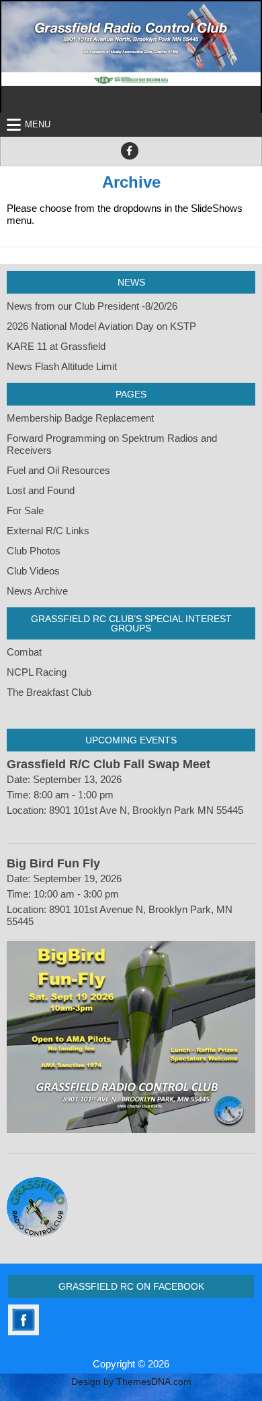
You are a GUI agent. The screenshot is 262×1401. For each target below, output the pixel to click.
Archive (131, 182)
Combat (24, 652)
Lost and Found (41, 490)
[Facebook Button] (129, 151)
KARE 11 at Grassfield (56, 346)
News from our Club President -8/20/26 (92, 306)
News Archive (37, 591)
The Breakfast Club (49, 692)
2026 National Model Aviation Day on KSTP (101, 326)
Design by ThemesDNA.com (131, 1382)
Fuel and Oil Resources (58, 470)
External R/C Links (48, 530)
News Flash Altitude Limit (62, 366)
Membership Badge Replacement (80, 418)
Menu (37, 124)
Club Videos (33, 570)
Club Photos (33, 550)
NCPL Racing (37, 672)
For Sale (25, 510)
